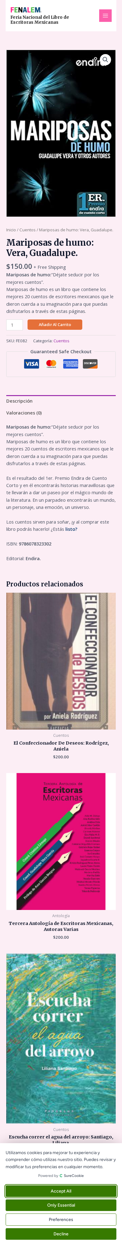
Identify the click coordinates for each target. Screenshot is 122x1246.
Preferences (61, 1219)
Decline (61, 1234)
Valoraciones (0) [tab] (24, 412)
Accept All (61, 1191)
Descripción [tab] (19, 401)
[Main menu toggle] (105, 15)
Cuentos (27, 230)
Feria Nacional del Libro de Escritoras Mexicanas (39, 20)
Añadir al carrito (55, 324)
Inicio (11, 230)
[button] (105, 59)
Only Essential (61, 1205)
